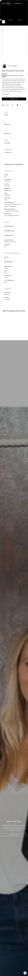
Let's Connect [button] (14, 834)
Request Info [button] (14, 99)
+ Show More (5, 94)
